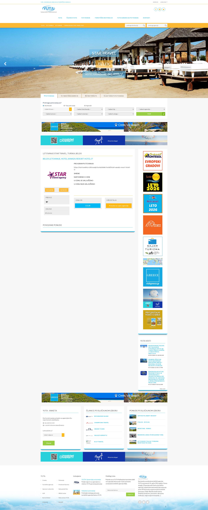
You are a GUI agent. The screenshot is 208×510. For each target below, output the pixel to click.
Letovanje (45, 502)
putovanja (50, 25)
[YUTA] (49, 9)
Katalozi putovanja (88, 491)
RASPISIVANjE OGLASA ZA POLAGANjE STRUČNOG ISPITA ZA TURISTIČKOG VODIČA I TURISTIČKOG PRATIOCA (156, 349)
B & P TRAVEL (98, 441)
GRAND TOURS (99, 429)
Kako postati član (63, 489)
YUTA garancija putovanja (128, 18)
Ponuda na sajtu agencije (118, 206)
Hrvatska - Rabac (144, 428)
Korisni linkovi (46, 497)
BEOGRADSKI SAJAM (101, 416)
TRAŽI (149, 114)
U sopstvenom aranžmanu (54, 425)
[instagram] (159, 9)
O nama (44, 480)
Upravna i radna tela (48, 489)
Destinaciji (48, 105)
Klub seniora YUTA (64, 497)
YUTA (60, 18)
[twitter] (163, 9)
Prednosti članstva (64, 484)
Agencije (155, 2)
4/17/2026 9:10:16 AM (155, 384)
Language (163, 2)
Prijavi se (130, 494)
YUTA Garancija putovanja (91, 479)
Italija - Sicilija (144, 422)
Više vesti (162, 389)
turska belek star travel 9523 (74, 25)
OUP (43, 493)
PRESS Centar (62, 493)
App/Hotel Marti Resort (147, 416)
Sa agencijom (50, 423)
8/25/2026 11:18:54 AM (156, 355)
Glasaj (48, 443)
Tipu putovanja (70, 105)
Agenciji (88, 105)
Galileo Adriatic (100, 435)
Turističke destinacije (104, 18)
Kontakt (146, 18)
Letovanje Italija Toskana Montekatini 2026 (148, 442)
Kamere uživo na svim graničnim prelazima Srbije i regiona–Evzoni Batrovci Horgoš (155, 363)
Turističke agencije (47, 484)
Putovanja (85, 18)
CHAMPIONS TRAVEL (101, 422)
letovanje (58, 25)
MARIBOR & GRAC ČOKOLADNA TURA (150, 435)
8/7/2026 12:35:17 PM (155, 367)
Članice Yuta (72, 18)
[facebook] (156, 9)
